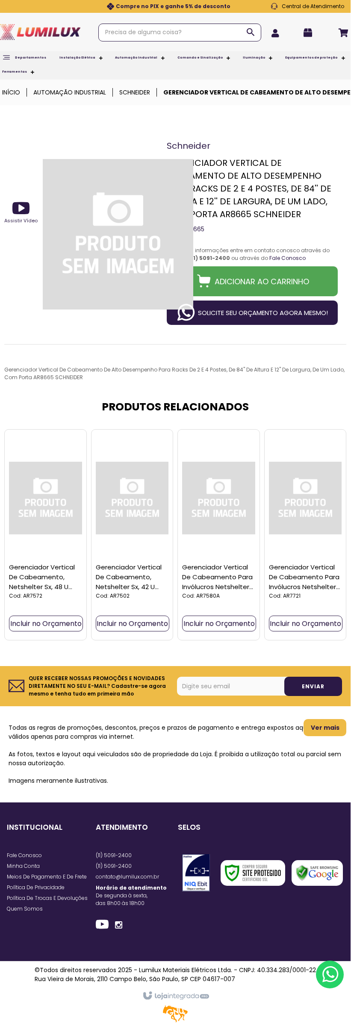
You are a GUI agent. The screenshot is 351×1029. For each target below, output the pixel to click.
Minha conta (23, 866)
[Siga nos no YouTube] (102, 925)
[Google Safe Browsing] (317, 873)
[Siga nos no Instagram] (118, 924)
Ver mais (325, 727)
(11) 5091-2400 (114, 855)
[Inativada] (196, 872)
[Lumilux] (40, 32)
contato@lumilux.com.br (127, 876)
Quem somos (25, 908)
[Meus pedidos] (310, 33)
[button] (21, 212)
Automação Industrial (69, 92)
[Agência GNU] (175, 1020)
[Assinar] (313, 686)
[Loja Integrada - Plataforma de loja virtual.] (175, 996)
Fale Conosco (307, 6)
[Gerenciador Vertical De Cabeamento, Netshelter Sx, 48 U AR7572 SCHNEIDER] (45, 535)
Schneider (134, 92)
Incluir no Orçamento (46, 623)
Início (11, 92)
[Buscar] (250, 32)
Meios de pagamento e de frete (47, 876)
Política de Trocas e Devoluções (47, 898)
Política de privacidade (36, 887)
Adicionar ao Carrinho (262, 281)
